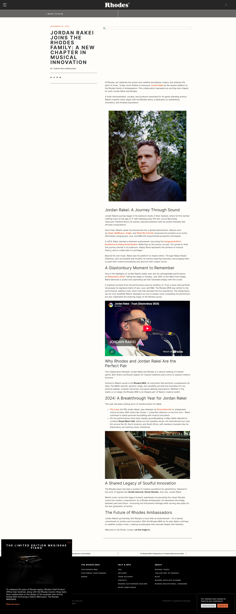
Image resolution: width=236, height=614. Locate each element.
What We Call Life (145, 233)
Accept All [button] (223, 606)
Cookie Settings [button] (208, 606)
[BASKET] (226, 5)
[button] (51, 78)
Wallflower (119, 233)
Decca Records (164, 409)
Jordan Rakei (157, 85)
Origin (129, 233)
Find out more (13, 604)
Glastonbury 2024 (116, 276)
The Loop (114, 409)
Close (69, 542)
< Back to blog (54, 14)
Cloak (110, 233)
